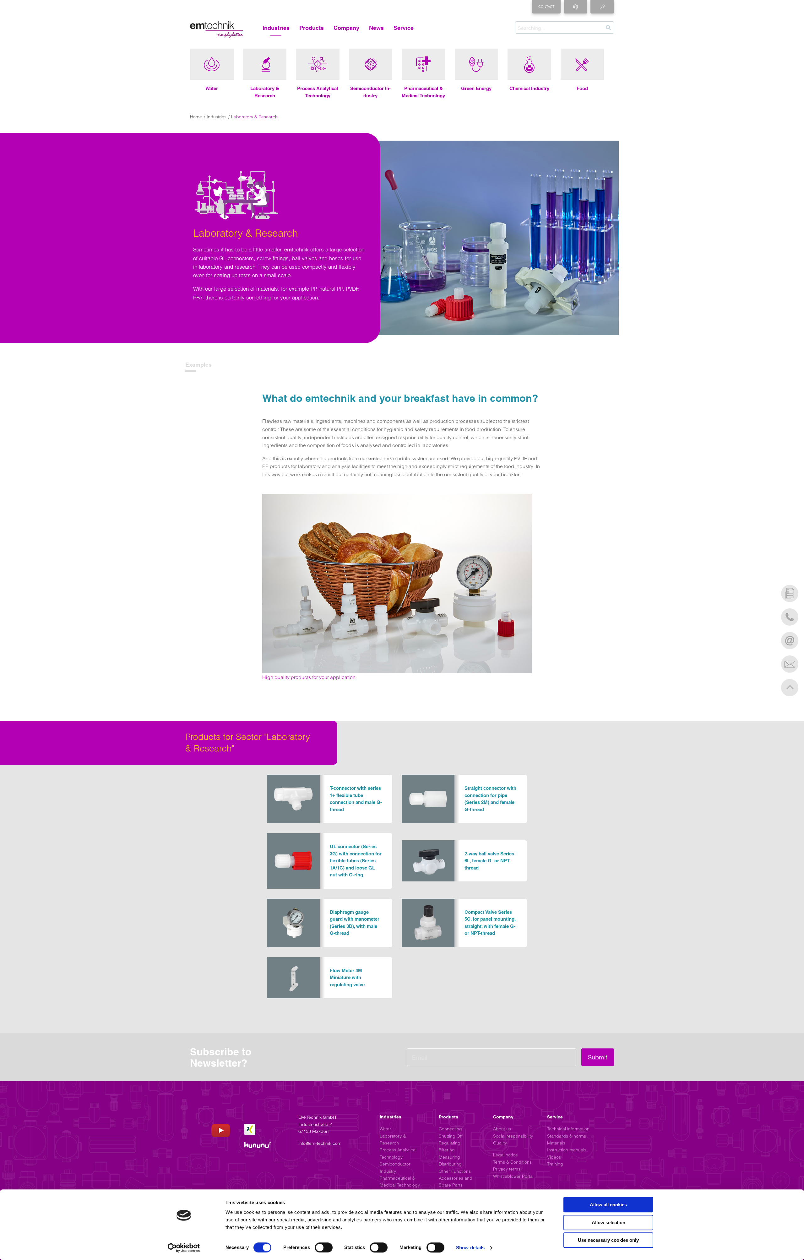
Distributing (450, 1164)
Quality (500, 1143)
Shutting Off (451, 1136)
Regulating (449, 1143)
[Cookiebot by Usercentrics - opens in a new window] (183, 1247)
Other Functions (455, 1171)
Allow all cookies (608, 1204)
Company (346, 27)
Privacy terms (506, 1169)
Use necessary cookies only (608, 1240)
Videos (554, 1157)
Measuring (449, 1157)
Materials (556, 1143)
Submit (597, 1057)
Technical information (568, 1129)
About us (502, 1129)
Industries (276, 27)
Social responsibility (513, 1136)
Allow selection (608, 1222)
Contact (546, 6)
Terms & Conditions (512, 1162)
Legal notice (505, 1155)
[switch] (324, 1247)
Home (196, 117)
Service (404, 27)
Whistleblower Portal (513, 1176)
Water (385, 1129)
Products (311, 27)
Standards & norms (566, 1136)
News (376, 27)
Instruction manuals (566, 1150)
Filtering (447, 1150)
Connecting (450, 1129)
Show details (470, 1247)
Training (555, 1164)
